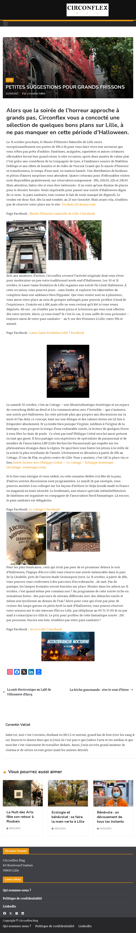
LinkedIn (9, 906)
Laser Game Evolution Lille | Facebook (56, 333)
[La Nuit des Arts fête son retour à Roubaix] (23, 782)
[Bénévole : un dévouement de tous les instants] (113, 782)
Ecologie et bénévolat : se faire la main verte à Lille (68, 817)
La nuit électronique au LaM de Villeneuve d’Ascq (29, 692)
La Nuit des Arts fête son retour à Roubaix (20, 817)
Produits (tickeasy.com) (78, 204)
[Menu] (5, 24)
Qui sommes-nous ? (17, 890)
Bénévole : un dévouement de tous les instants (110, 817)
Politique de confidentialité (22, 898)
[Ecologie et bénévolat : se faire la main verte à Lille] (68, 782)
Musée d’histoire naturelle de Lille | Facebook (62, 213)
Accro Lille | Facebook (45, 629)
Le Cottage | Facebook (44, 509)
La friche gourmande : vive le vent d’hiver (99, 689)
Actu (9, 80)
